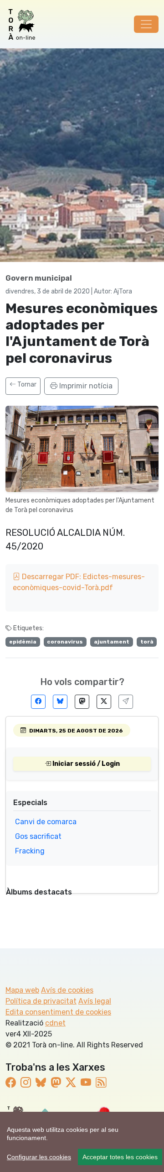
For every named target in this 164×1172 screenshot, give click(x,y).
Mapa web (22, 990)
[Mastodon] (82, 702)
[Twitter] (104, 702)
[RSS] (101, 1083)
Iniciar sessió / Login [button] (85, 764)
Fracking (30, 851)
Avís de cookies (67, 990)
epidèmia (22, 641)
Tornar (26, 384)
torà (147, 641)
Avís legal (94, 1001)
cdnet (55, 1023)
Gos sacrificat (38, 836)
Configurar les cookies (39, 1157)
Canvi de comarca (46, 821)
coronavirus (65, 641)
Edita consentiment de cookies (58, 1012)
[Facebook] (38, 702)
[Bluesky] (60, 702)
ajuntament (111, 641)
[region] (82, 1142)
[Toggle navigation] (146, 24)
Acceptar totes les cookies (120, 1157)
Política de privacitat (41, 1001)
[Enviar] (125, 702)
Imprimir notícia (85, 386)
